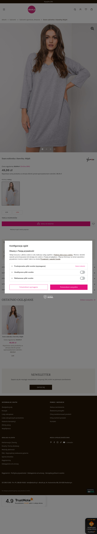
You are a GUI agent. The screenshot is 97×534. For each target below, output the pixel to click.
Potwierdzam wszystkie (69, 287)
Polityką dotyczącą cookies (63, 255)
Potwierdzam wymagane (28, 287)
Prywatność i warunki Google (50, 259)
